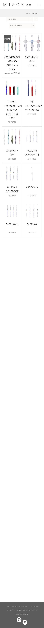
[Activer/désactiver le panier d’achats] (30, 5)
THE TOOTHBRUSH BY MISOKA (33, 106)
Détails (13, 44)
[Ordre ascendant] (36, 19)
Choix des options (12, 42)
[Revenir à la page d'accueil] (16, 4)
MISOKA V (32, 187)
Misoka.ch (23, 606)
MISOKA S (12, 224)
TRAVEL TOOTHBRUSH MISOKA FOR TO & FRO (13, 110)
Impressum (21, 610)
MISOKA (32, 224)
